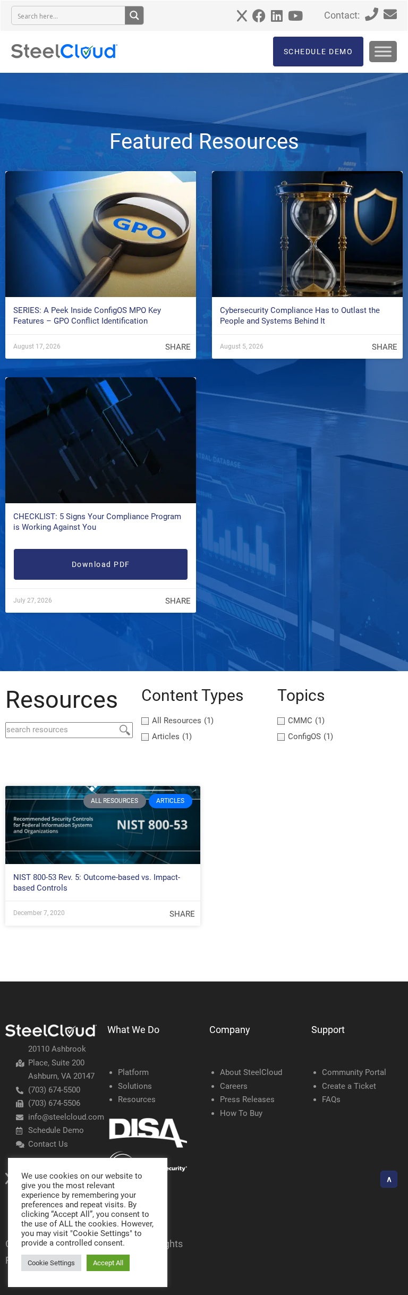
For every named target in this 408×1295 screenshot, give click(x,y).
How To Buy (241, 1113)
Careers (234, 1086)
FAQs (331, 1099)
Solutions (135, 1086)
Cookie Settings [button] (51, 1263)
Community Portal (354, 1072)
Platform (133, 1072)
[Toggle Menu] (383, 51)
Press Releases (247, 1099)
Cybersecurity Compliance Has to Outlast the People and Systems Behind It (300, 316)
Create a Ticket (349, 1086)
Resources (137, 1099)
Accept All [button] (108, 1263)
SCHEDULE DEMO (318, 51)
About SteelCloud (251, 1072)
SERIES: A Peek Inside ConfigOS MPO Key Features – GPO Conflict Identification (87, 316)
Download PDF (101, 564)
